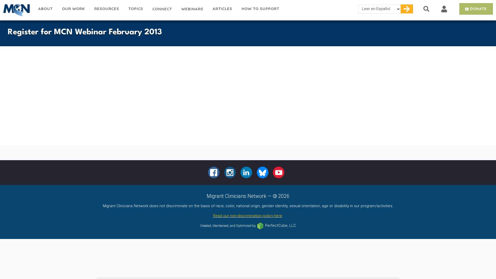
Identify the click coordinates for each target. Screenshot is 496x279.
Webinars (192, 8)
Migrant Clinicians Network (16, 10)
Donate (478, 8)
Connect (162, 8)
